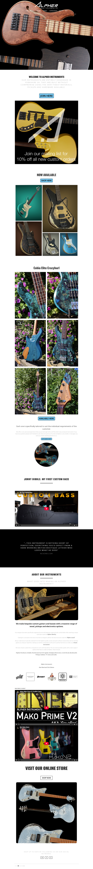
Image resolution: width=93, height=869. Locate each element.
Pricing (45, 10)
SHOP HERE (46, 180)
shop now (46, 778)
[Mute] (74, 525)
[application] (46, 509)
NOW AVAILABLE (46, 175)
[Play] (16, 525)
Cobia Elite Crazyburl (46, 268)
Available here (46, 418)
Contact (61, 10)
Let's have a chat (46, 439)
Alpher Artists (53, 10)
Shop (66, 10)
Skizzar (24, 865)
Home (27, 10)
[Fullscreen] (76, 525)
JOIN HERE (46, 95)
